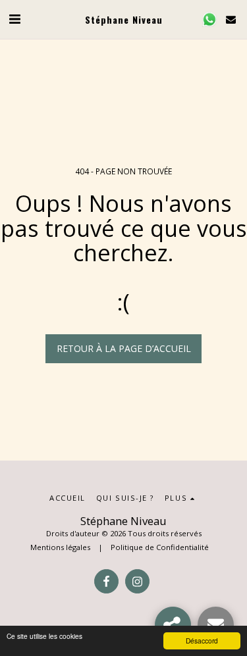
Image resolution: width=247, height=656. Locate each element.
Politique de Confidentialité (160, 547)
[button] (14, 18)
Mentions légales (60, 547)
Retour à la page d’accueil (124, 348)
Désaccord (202, 640)
